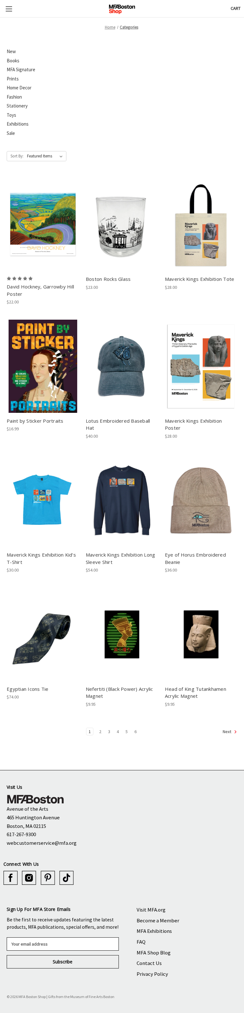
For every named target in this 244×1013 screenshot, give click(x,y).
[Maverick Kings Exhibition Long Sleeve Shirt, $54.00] (122, 500)
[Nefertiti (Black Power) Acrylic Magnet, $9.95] (122, 634)
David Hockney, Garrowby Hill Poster (40, 290)
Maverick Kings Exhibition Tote (199, 279)
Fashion (14, 97)
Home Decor (19, 88)
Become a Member (158, 920)
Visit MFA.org (151, 909)
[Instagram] (29, 878)
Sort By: (17, 156)
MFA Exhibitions (154, 930)
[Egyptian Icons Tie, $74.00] (43, 634)
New (11, 51)
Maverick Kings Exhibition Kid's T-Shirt (41, 558)
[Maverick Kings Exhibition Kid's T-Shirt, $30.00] (43, 500)
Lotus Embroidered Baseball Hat (118, 424)
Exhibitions (18, 124)
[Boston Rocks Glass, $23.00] (122, 224)
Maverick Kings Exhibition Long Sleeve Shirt (120, 558)
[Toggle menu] (8, 8)
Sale (11, 133)
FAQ (141, 941)
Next (227, 731)
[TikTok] (66, 878)
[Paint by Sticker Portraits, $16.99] (43, 366)
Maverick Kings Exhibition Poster (193, 424)
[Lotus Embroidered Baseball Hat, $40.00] (122, 366)
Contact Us (149, 963)
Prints (13, 79)
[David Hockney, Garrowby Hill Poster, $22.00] (43, 224)
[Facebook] (10, 878)
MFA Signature (21, 69)
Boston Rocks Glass (108, 279)
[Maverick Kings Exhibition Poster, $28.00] (201, 366)
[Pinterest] (48, 878)
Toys (11, 115)
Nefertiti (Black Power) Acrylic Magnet (119, 692)
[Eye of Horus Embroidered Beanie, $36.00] (201, 500)
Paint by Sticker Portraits (35, 421)
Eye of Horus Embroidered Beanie (195, 558)
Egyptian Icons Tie (28, 689)
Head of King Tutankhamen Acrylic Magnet (195, 692)
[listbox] (46, 156)
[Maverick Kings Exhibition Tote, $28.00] (201, 224)
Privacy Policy (152, 973)
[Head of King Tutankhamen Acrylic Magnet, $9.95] (201, 634)
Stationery (17, 106)
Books (13, 61)
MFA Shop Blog (154, 952)
